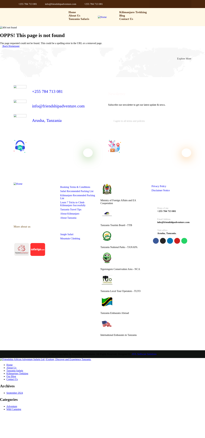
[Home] (102, 17)
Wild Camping (13, 409)
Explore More (184, 58)
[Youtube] (177, 4)
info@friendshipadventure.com (58, 106)
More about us (22, 226)
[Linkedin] (170, 4)
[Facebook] (156, 4)
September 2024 (14, 393)
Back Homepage (11, 46)
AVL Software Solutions (144, 354)
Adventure (11, 406)
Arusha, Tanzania (47, 120)
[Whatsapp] (184, 4)
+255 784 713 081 (47, 91)
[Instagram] (163, 4)
